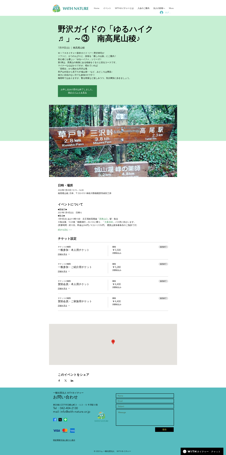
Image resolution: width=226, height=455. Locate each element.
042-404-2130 (68, 408)
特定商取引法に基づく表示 (64, 440)
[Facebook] (54, 419)
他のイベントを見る (77, 92)
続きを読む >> (65, 229)
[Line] (65, 419)
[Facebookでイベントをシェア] (59, 381)
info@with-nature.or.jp (75, 411)
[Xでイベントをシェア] (65, 381)
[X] (60, 419)
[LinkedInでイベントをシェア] (72, 381)
